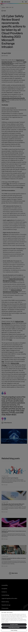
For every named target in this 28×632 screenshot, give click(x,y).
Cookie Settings (14, 630)
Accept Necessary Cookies (14, 627)
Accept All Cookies (14, 624)
